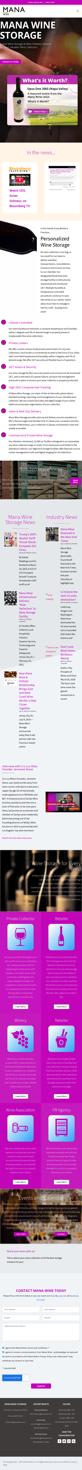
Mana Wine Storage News (20, 519)
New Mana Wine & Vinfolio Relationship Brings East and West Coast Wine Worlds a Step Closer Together (27, 690)
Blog (5, 1465)
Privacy (73, 1462)
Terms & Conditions (62, 1462)
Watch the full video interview (17, 837)
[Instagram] (69, 1441)
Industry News (61, 517)
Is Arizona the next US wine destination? (69, 595)
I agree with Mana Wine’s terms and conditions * (26, 1348)
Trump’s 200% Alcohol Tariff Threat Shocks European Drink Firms (29, 542)
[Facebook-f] (59, 1441)
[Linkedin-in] (73, 1441)
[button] (77, 11)
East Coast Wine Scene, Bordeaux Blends (68, 652)
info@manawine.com (17, 1422)
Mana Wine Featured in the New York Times (69, 535)
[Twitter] (64, 1441)
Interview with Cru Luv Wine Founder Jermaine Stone (19, 769)
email (60, 1295)
